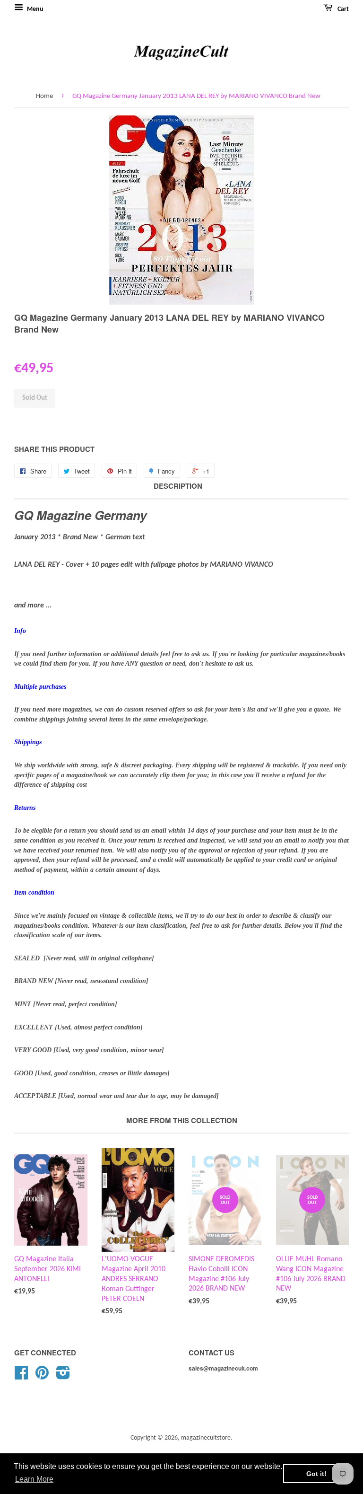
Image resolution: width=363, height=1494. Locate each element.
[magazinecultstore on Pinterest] (42, 1376)
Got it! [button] (316, 1473)
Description (178, 486)
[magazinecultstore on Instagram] (63, 1376)
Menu (34, 9)
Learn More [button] (34, 1479)
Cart (342, 9)
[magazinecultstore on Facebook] (21, 1376)
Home (44, 96)
